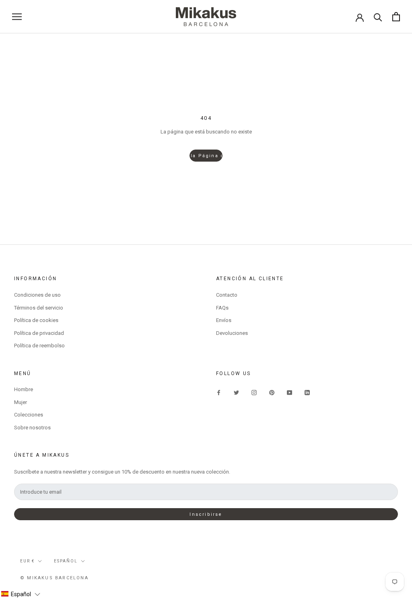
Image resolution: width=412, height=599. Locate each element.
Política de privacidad (39, 333)
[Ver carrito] (396, 16)
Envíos (223, 320)
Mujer (20, 402)
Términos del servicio (38, 308)
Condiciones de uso (37, 295)
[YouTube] (289, 392)
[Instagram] (254, 392)
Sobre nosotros (32, 428)
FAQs (222, 308)
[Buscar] (378, 16)
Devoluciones (232, 333)
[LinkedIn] (307, 392)
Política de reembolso (39, 346)
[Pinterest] (271, 392)
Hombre (23, 389)
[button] (20, 594)
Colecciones (28, 415)
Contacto (226, 295)
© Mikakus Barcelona (54, 578)
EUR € (27, 561)
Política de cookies (36, 320)
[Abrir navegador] (17, 16)
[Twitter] (236, 392)
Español (66, 561)
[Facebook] (218, 392)
